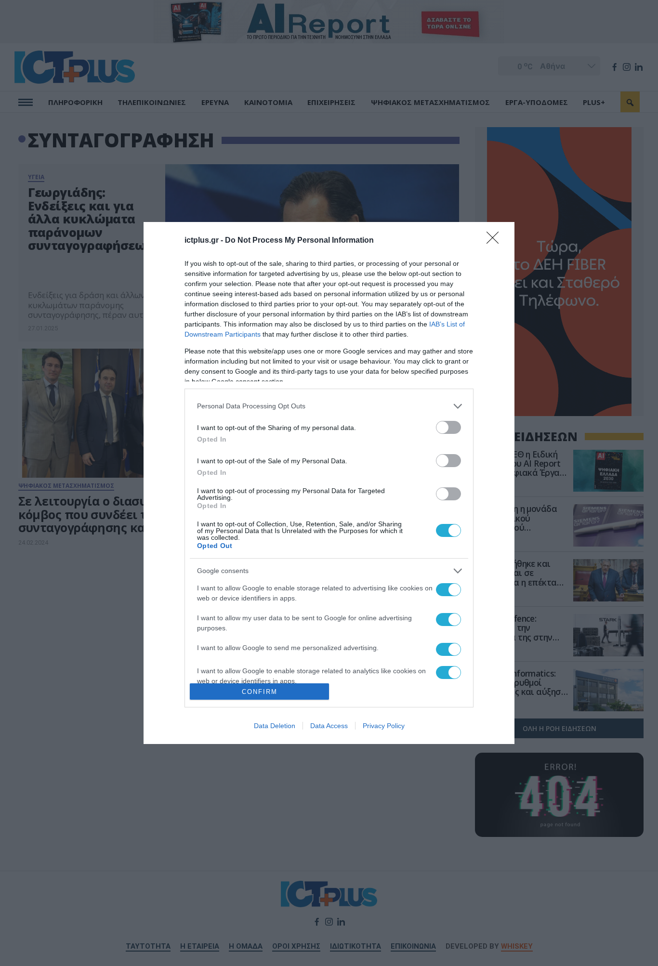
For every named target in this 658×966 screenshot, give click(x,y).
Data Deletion (274, 726)
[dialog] (329, 483)
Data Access (329, 726)
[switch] (448, 427)
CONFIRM (259, 691)
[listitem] (329, 406)
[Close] (496, 241)
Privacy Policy (384, 726)
